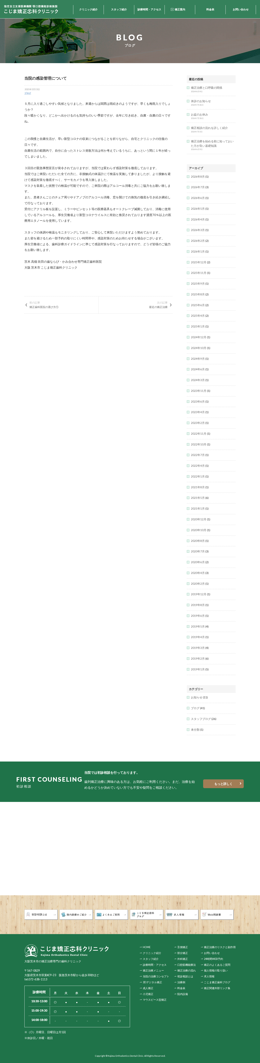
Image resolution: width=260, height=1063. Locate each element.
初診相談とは (185, 976)
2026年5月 (198, 208)
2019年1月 (198, 669)
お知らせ (196, 697)
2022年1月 (198, 476)
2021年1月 (198, 508)
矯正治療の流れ (186, 970)
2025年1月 (198, 326)
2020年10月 (198, 530)
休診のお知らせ (201, 101)
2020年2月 (198, 583)
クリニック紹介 (88, 9)
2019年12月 (198, 594)
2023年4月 (198, 412)
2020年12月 (198, 519)
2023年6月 (198, 401)
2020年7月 (198, 551)
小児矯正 (148, 994)
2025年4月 (198, 315)
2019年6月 (198, 615)
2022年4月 (198, 465)
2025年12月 (198, 262)
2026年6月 (198, 198)
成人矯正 (148, 988)
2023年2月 (198, 423)
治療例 (181, 982)
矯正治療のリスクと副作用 (220, 947)
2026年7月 (198, 187)
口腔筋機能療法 (186, 964)
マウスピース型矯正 (155, 999)
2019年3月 (198, 647)
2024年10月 (198, 348)
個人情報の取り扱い (216, 970)
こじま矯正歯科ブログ (217, 982)
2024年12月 (198, 337)
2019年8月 (198, 605)
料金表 (210, 9)
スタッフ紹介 (119, 9)
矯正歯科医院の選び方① (43, 305)
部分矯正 (182, 953)
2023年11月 (198, 390)
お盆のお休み (199, 114)
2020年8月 (198, 540)
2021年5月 (198, 497)
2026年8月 (198, 176)
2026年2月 (198, 240)
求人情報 (209, 976)
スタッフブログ (201, 719)
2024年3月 (198, 380)
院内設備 (182, 994)
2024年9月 (198, 358)
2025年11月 (198, 272)
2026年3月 (198, 230)
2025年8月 (198, 294)
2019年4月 (198, 637)
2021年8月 (198, 487)
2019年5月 (198, 626)
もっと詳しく (223, 783)
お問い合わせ (241, 9)
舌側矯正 (182, 947)
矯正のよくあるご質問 (217, 964)
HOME (147, 947)
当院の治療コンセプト (156, 976)
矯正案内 (180, 9)
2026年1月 (198, 251)
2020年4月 (198, 573)
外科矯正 (182, 958)
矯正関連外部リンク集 (217, 988)
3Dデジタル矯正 (152, 982)
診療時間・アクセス (149, 9)
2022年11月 (198, 433)
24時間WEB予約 (213, 958)
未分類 (195, 729)
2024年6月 (198, 369)
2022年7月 (198, 455)
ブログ (27, 93)
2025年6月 (198, 305)
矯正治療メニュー (153, 970)
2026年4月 (198, 219)
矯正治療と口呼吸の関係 (206, 87)
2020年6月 (198, 562)
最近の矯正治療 (158, 305)
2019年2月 (198, 658)
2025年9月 (198, 283)
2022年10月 (198, 444)
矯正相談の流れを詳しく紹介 (209, 128)
